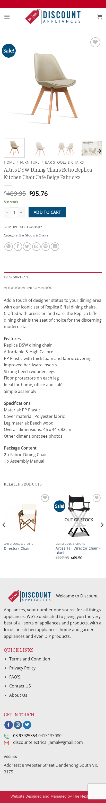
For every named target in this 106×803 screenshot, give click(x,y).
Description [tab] (16, 277)
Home (9, 162)
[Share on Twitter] (27, 246)
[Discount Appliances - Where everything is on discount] (53, 16)
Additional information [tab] (28, 288)
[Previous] (12, 85)
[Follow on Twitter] (27, 725)
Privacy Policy (22, 668)
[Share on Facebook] (18, 246)
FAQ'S (14, 677)
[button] (7, 16)
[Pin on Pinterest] (45, 246)
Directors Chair (17, 548)
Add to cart (47, 212)
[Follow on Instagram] (18, 725)
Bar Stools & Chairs (64, 162)
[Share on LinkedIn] (55, 246)
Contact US (20, 686)
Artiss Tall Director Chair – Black (78, 550)
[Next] (93, 85)
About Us (18, 695)
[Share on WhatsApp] (8, 246)
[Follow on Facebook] (8, 725)
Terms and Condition (30, 659)
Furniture (30, 162)
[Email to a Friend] (36, 246)
